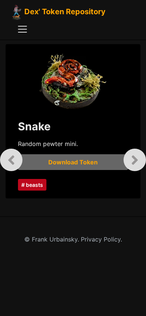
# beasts (32, 185)
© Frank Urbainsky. (52, 239)
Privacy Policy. (101, 239)
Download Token (73, 162)
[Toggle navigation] (22, 29)
